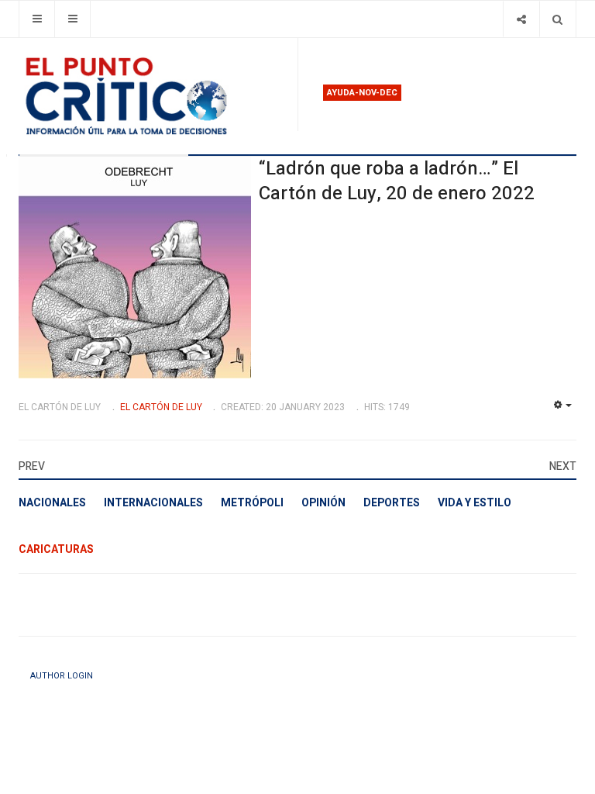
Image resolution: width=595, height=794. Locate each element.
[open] (37, 19)
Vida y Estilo (474, 503)
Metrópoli (252, 503)
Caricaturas (56, 549)
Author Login (61, 675)
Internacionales (153, 503)
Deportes (391, 503)
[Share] (521, 19)
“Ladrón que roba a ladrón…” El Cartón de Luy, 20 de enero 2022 (397, 181)
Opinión (323, 503)
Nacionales (52, 503)
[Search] (557, 19)
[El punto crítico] (152, 96)
